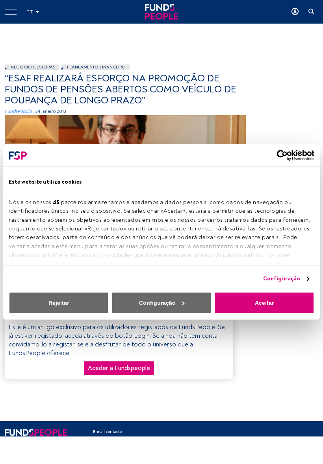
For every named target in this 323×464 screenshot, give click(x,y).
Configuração (281, 278)
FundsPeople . (19, 111)
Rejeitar (58, 303)
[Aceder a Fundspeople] (295, 11)
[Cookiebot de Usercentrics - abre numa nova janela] (279, 155)
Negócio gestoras (33, 67)
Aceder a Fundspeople (119, 368)
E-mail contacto (107, 431)
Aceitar (264, 303)
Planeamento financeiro (96, 67)
